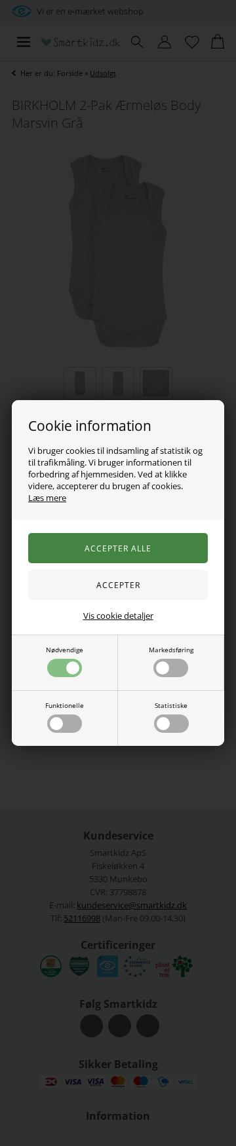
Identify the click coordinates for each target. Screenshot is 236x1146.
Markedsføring (171, 649)
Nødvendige (64, 649)
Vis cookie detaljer (118, 615)
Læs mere (47, 498)
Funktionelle (64, 705)
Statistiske (171, 705)
